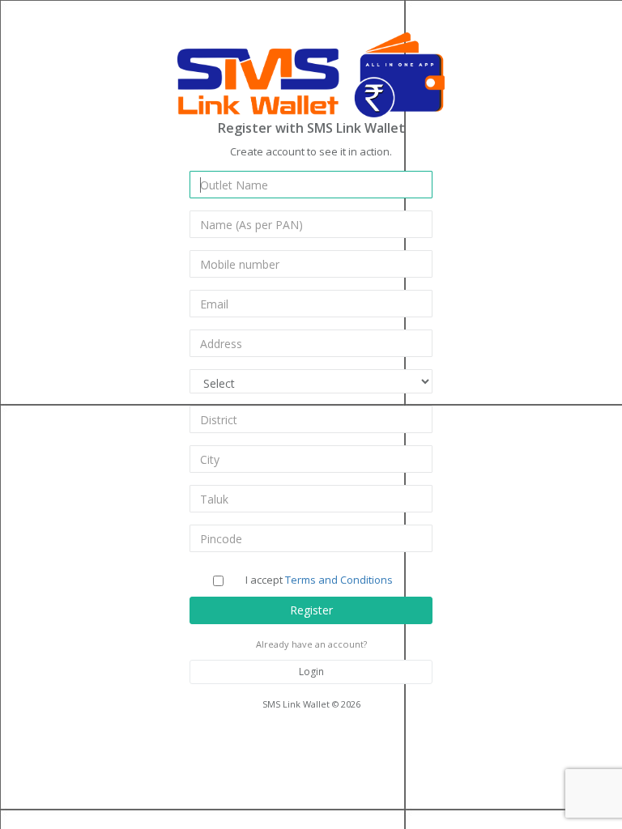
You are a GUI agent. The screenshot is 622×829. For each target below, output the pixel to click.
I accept (319, 579)
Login (311, 671)
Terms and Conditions (339, 579)
